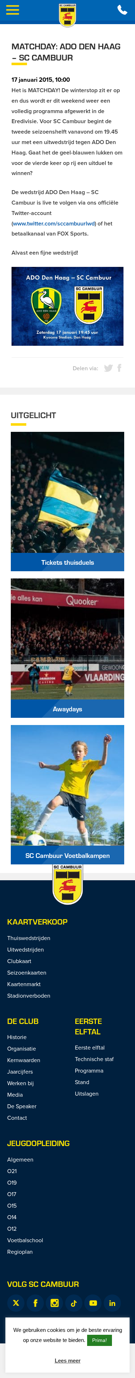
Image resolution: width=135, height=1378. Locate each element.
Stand (82, 1082)
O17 (11, 1194)
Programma (89, 1070)
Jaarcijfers (20, 1071)
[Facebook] (35, 1303)
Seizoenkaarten (26, 972)
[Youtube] (93, 1303)
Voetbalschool (25, 1240)
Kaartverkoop (37, 921)
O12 (12, 1228)
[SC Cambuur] (68, 15)
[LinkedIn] (112, 1303)
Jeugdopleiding (38, 1143)
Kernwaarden (23, 1060)
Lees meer (68, 1360)
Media (15, 1095)
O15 (12, 1205)
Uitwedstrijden (25, 949)
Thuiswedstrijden (28, 938)
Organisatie (21, 1048)
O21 (12, 1171)
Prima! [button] (99, 1340)
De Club (23, 1021)
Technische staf (94, 1059)
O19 (12, 1182)
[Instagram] (54, 1303)
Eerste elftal (88, 1026)
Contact (17, 1118)
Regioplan (20, 1252)
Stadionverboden (28, 995)
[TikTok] (73, 1303)
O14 (12, 1217)
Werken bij (20, 1083)
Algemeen (20, 1159)
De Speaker (21, 1106)
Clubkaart (19, 961)
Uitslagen (87, 1093)
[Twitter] (15, 1303)
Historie (17, 1037)
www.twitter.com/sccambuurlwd (54, 223)
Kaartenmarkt (24, 984)
